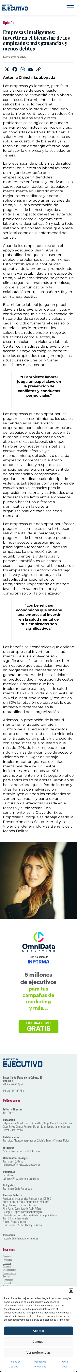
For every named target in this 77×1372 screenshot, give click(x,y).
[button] (71, 1291)
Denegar (38, 1342)
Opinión (8, 22)
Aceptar (38, 1331)
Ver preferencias (38, 1352)
